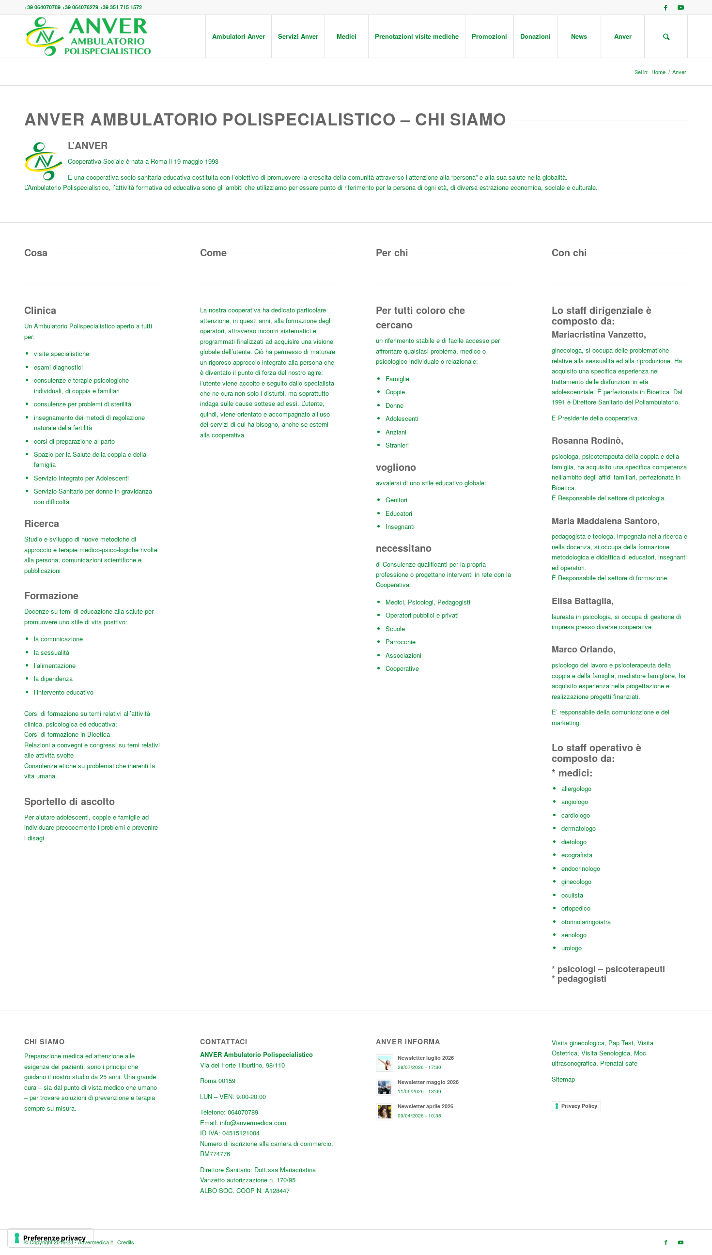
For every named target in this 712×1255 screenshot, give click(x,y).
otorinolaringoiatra (586, 921)
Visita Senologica (605, 1052)
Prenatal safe (618, 1063)
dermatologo (578, 828)
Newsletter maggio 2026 (428, 1081)
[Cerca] (666, 36)
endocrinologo (580, 868)
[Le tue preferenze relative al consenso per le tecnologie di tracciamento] (50, 1238)
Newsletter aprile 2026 (425, 1106)
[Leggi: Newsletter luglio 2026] (384, 1063)
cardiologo (575, 815)
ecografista (576, 854)
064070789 (243, 1111)
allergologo (576, 788)
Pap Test (621, 1042)
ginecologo (576, 881)
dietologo (574, 841)
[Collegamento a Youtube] (680, 7)
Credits (125, 1242)
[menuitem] (238, 36)
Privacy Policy (579, 1105)
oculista (572, 894)
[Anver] (88, 36)
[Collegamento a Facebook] (666, 7)
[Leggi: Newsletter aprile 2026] (384, 1111)
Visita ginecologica (578, 1042)
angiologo (574, 801)
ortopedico (575, 908)
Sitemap (563, 1079)
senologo (574, 934)
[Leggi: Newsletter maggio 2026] (384, 1087)
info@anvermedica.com (253, 1122)
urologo (571, 947)
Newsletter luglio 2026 (426, 1057)
